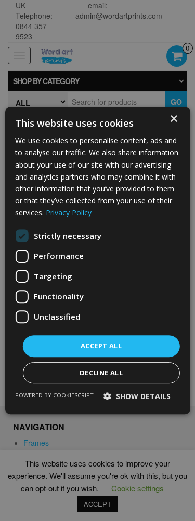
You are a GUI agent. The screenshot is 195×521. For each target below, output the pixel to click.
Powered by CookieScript (54, 395)
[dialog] (97, 260)
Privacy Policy (69, 212)
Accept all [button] (101, 345)
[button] (137, 396)
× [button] (173, 119)
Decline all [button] (101, 372)
